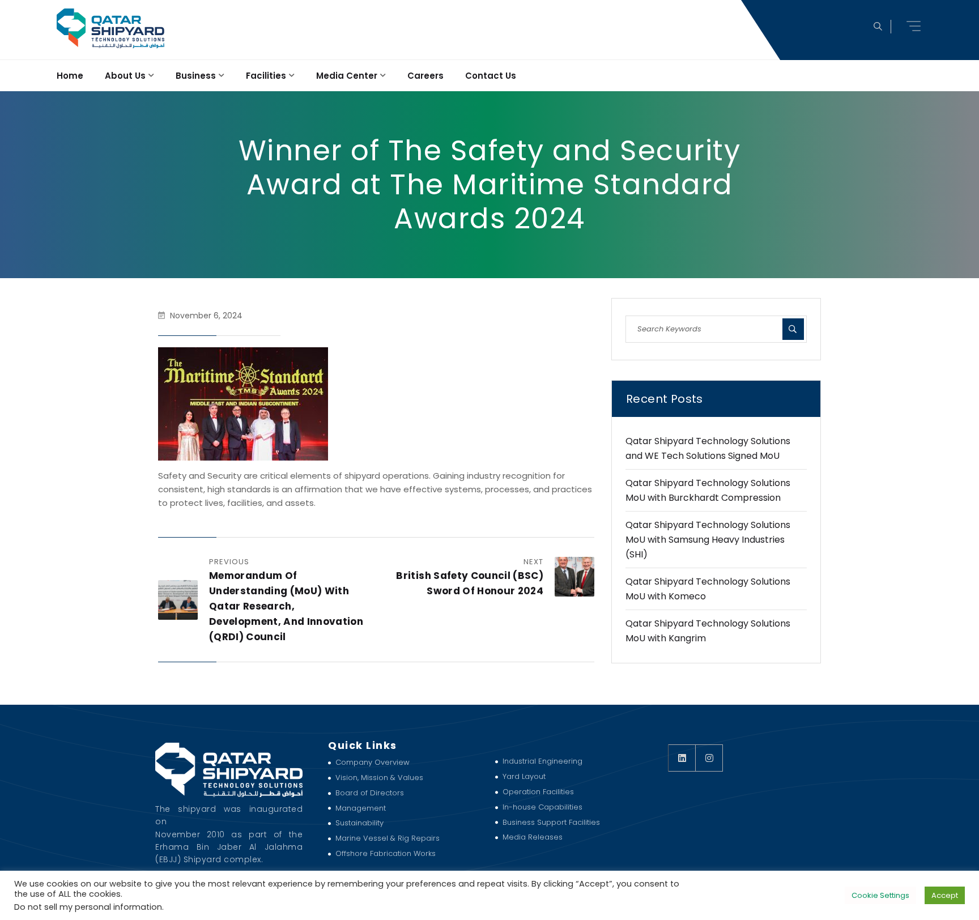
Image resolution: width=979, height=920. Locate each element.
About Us (125, 76)
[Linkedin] (682, 758)
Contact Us (490, 76)
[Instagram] (709, 758)
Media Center (346, 76)
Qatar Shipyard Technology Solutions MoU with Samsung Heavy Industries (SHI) (707, 539)
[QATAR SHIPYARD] (110, 28)
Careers (425, 76)
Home (70, 76)
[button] (915, 26)
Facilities (266, 76)
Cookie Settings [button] (880, 895)
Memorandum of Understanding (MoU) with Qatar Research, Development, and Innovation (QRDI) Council (286, 606)
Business (196, 76)
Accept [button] (944, 895)
